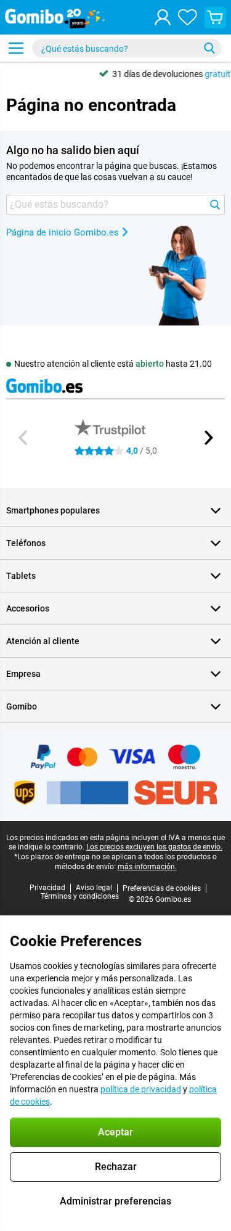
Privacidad (47, 887)
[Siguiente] (207, 437)
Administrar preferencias (115, 1201)
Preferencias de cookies (162, 888)
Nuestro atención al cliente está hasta (113, 364)
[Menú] (16, 48)
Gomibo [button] (21, 706)
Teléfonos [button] (26, 543)
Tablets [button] (21, 576)
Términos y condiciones (80, 896)
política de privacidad (140, 1089)
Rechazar (116, 1166)
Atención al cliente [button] (42, 641)
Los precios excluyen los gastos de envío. (154, 847)
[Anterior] (23, 437)
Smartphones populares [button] (53, 510)
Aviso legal (94, 887)
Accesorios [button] (27, 608)
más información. (147, 866)
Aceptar (115, 1132)
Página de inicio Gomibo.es (62, 232)
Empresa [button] (23, 674)
